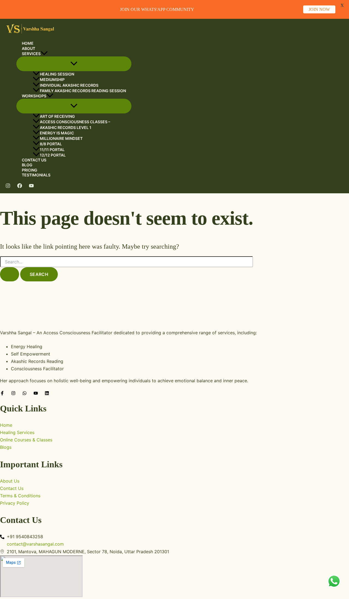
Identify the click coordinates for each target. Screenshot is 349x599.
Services (31, 53)
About (28, 48)
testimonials (36, 175)
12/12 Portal (53, 155)
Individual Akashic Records (69, 85)
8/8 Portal (51, 144)
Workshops (34, 96)
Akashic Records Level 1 (65, 127)
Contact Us (34, 160)
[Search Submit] (9, 274)
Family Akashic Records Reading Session (83, 90)
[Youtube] (31, 186)
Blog (27, 164)
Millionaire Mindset (61, 138)
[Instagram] (7, 186)
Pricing (29, 170)
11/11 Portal (52, 149)
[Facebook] (19, 186)
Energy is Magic (57, 133)
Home (28, 43)
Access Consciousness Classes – (75, 122)
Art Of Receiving (57, 116)
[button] (44, 53)
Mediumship (52, 79)
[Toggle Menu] (73, 63)
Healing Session (57, 74)
